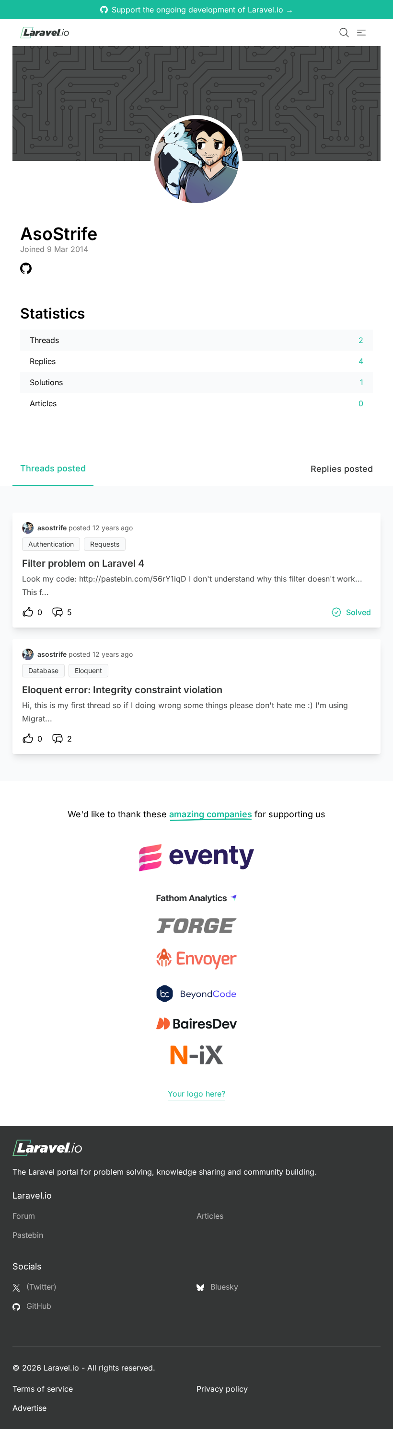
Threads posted (53, 468)
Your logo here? (196, 1093)
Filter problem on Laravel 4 (83, 563)
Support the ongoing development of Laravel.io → (202, 9)
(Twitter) (40, 1287)
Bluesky (223, 1287)
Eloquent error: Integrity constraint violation (122, 690)
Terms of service (42, 1389)
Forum (23, 1216)
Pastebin (27, 1235)
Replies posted (342, 469)
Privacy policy (222, 1389)
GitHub (37, 1306)
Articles (209, 1216)
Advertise (29, 1408)
